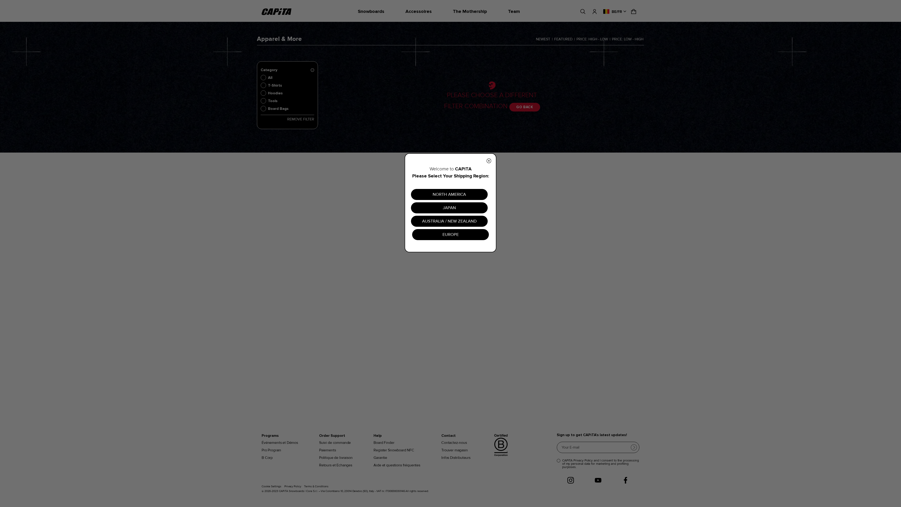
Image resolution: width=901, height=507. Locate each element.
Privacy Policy (498, 298)
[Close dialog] (536, 200)
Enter (496, 283)
